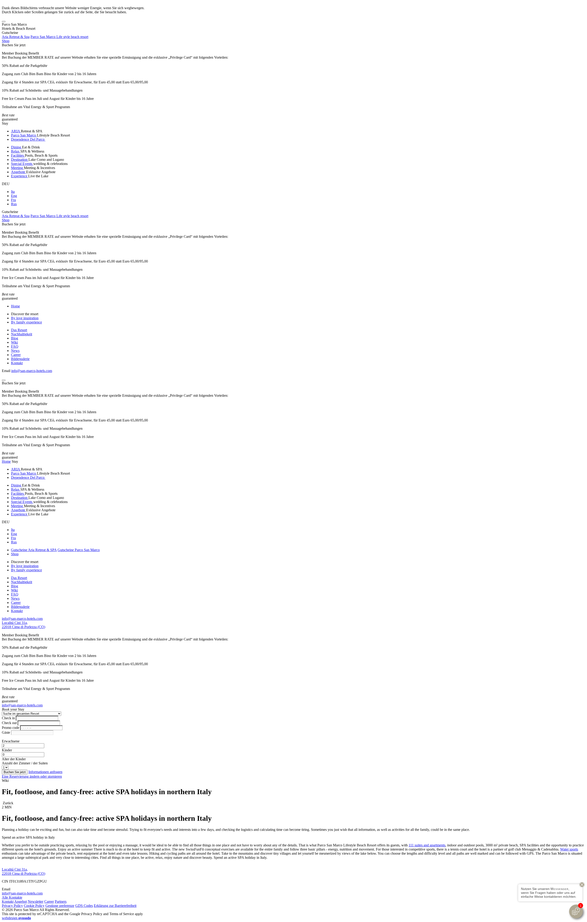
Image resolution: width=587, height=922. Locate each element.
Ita (13, 192)
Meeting (17, 168)
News (15, 351)
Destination (19, 159)
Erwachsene (10, 741)
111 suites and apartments (427, 845)
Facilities (18, 155)
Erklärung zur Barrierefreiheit (115, 906)
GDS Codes (84, 906)
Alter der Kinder (14, 759)
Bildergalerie (20, 359)
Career (16, 355)
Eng (14, 196)
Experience (19, 176)
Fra (13, 200)
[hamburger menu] (4, 21)
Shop (5, 41)
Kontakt (17, 363)
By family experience (26, 322)
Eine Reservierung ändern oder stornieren (32, 776)
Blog (14, 338)
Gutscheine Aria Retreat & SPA (34, 550)
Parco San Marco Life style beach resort (59, 37)
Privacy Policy (12, 906)
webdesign (16, 918)
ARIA (16, 131)
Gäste (6, 732)
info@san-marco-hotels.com (31, 371)
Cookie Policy (34, 906)
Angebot (20, 901)
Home (15, 306)
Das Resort (19, 330)
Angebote (18, 172)
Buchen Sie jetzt (13, 45)
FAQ (14, 346)
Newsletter (35, 901)
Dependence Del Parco (28, 139)
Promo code (10, 728)
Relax (15, 151)
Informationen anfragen (45, 772)
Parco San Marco (24, 135)
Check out (9, 723)
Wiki (14, 342)
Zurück (7, 803)
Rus (14, 204)
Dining (16, 147)
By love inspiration (25, 318)
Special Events (22, 164)
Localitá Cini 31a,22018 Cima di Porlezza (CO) (23, 625)
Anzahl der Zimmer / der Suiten (25, 763)
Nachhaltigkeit (21, 334)
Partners (60, 901)
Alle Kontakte (12, 897)
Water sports (569, 849)
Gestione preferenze (59, 906)
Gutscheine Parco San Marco (79, 550)
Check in (8, 718)
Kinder (7, 750)
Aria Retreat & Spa (16, 37)
